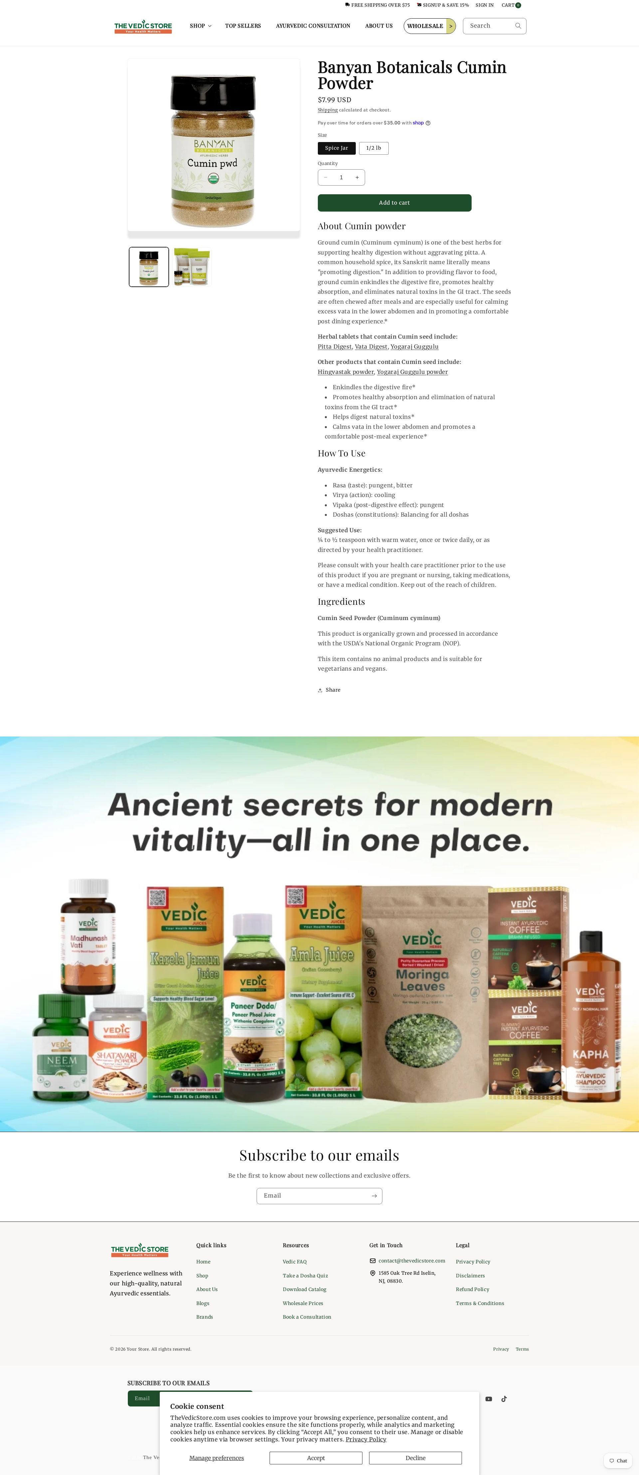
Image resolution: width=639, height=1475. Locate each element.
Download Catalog (304, 1289)
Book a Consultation (307, 1317)
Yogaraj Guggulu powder (412, 372)
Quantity (328, 163)
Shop (202, 1276)
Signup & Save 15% (446, 5)
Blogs (202, 1303)
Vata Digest (371, 346)
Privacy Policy (366, 1439)
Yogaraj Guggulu (415, 346)
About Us (207, 1289)
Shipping (328, 109)
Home (203, 1262)
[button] (200, 26)
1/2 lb (373, 148)
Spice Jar (336, 148)
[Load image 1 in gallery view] (149, 267)
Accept (316, 1458)
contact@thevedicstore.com (412, 1261)
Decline (416, 1458)
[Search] (518, 26)
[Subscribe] (374, 1196)
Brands (204, 1317)
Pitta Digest (335, 346)
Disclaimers (470, 1276)
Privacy (501, 1349)
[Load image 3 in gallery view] (192, 267)
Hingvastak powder (346, 372)
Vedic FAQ (295, 1262)
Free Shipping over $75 (380, 5)
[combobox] (494, 26)
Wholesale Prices (303, 1303)
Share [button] (333, 690)
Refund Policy (472, 1289)
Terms (522, 1349)
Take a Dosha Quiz (305, 1276)
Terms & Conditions (480, 1303)
